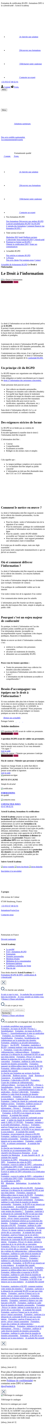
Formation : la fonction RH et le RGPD (17, 1188)
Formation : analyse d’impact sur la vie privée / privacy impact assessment (22, 1109)
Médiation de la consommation (18, 961)
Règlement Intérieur (14, 963)
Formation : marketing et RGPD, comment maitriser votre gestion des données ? (22, 1047)
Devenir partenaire (8, 939)
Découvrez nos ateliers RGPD (31, 221)
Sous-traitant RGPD (25, 239)
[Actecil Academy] (7, 21)
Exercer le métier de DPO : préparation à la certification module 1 (21, 1168)
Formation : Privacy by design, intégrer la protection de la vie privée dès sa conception (21, 1059)
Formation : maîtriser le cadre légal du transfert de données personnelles (21, 1062)
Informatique (21, 1183)
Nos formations (12, 221)
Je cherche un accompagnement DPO (16, 1150)
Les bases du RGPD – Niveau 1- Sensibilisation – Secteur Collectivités (22, 1086)
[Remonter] (2, 1425)
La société (10, 949)
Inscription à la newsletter (11, 871)
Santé (20, 237)
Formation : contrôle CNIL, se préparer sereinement (21, 1142)
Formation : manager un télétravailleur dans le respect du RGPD (22, 1065)
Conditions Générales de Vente (18, 966)
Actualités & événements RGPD (14, 264)
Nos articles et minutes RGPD (18, 255)
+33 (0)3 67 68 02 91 (9, 906)
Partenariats (10, 954)
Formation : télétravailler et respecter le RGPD (20, 1068)
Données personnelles (15, 956)
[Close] (3, 983)
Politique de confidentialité (20, 1380)
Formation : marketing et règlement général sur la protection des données (21, 1220)
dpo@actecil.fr (8, 1386)
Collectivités (11, 239)
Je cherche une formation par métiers (16, 1148)
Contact (37, 260)
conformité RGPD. (35, 358)
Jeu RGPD (35, 224)
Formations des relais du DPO (19, 1162)
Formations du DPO (9, 1160)
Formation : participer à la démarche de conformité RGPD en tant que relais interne (22, 1054)
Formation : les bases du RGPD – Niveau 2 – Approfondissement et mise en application (22, 1032)
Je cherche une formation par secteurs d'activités (20, 1073)
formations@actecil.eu (10, 910)
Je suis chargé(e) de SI (31, 1155)
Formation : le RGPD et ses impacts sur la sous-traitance (21, 1140)
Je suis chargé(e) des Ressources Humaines (19, 1151)
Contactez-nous (7, 915)
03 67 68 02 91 (11, 805)
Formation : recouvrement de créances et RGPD (20, 1134)
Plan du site (10, 968)
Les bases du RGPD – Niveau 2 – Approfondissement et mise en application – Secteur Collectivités (22, 1089)
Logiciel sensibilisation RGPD (18, 224)
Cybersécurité (38, 239)
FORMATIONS (8, 793)
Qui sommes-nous (26, 260)
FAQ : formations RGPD (16, 952)
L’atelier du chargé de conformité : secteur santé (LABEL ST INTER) (21, 1121)
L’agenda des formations (16, 226)
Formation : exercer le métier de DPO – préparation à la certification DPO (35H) (22, 1165)
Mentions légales (13, 959)
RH (16, 237)
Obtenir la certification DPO (17, 244)
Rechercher (6, 1013)
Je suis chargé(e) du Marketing (19, 1154)
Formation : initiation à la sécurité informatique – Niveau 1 (18, 1107)
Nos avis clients (12, 260)
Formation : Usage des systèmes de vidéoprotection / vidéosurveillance (16, 1051)
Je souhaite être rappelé (21, 1078)
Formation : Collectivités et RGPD (15, 1080)
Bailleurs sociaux (30, 237)
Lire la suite (5, 751)
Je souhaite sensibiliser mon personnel (16, 1026)
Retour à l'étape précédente (13, 999)
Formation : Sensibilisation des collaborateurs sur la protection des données (20, 1039)
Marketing (10, 237)
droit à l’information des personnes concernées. (22, 380)
